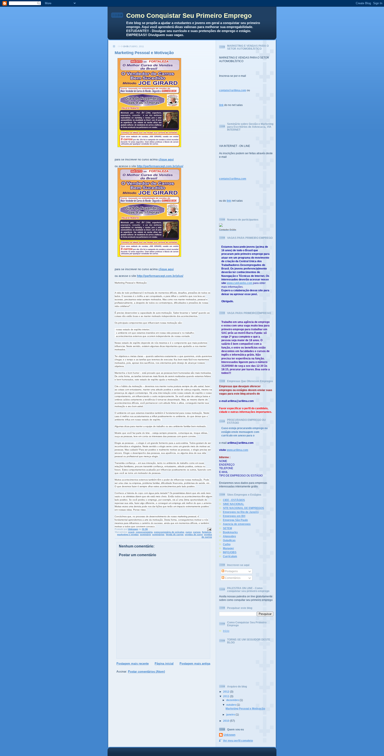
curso (189, 532)
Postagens (231, 571)
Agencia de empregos (237, 524)
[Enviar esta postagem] (209, 529)
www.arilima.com (237, 449)
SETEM (227, 528)
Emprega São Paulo (235, 520)
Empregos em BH (234, 516)
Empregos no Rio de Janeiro (241, 512)
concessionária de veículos (169, 532)
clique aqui (166, 159)
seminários (158, 534)
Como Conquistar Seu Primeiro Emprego (189, 15)
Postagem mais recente (132, 663)
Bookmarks (230, 532)
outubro (231, 704)
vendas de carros (207, 535)
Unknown (229, 734)
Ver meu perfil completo (238, 740)
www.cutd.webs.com (239, 283)
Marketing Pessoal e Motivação (245, 708)
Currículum (230, 556)
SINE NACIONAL (233, 504)
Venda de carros (175, 534)
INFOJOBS (229, 552)
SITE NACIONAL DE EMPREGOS (243, 508)
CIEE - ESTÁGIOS (234, 500)
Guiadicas (229, 540)
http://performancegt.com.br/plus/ (160, 166)
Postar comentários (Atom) (146, 671)
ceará (131, 532)
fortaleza (206, 532)
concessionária (144, 532)
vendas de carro (194, 534)
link (221, 104)
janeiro (231, 714)
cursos (197, 532)
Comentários (232, 577)
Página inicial (164, 663)
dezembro (233, 700)
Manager (228, 548)
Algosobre (229, 536)
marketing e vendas (128, 534)
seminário (145, 534)
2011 (226, 696)
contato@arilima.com (232, 90)
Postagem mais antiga (195, 663)
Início (226, 630)
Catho (226, 544)
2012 (226, 691)
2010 (226, 720)
